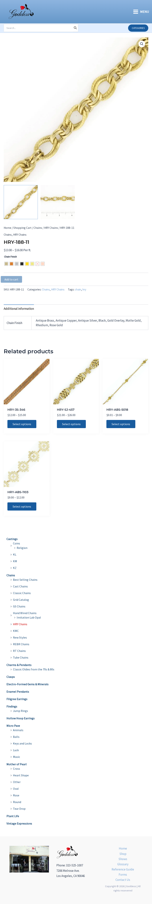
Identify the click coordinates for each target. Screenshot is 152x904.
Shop (122, 854)
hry (84, 289)
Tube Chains (20, 657)
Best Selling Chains (25, 579)
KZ (14, 568)
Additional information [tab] (19, 309)
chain (78, 289)
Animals (18, 730)
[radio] (6, 264)
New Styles (20, 637)
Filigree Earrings (16, 699)
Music (16, 757)
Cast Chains (20, 586)
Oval (16, 788)
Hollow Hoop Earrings (20, 718)
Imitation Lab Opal (29, 617)
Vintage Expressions (19, 823)
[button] (138, 28)
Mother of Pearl (16, 764)
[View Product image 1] (21, 202)
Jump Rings (20, 711)
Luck (16, 750)
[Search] (75, 28)
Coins (16, 543)
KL (14, 554)
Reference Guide (123, 869)
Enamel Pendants (17, 691)
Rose (16, 795)
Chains (38, 228)
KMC (16, 631)
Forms (123, 875)
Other (17, 782)
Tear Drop (19, 808)
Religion (22, 548)
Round (17, 802)
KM (15, 561)
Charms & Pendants (19, 665)
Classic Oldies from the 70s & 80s (33, 669)
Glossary (122, 864)
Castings (12, 539)
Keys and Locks (22, 743)
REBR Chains (21, 644)
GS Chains (19, 606)
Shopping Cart (22, 228)
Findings (11, 706)
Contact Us (122, 880)
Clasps (10, 677)
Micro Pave (13, 725)
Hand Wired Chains (25, 613)
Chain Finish (10, 256)
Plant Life (12, 816)
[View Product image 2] (58, 202)
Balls (16, 737)
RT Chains (19, 651)
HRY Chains (51, 228)
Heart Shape (21, 775)
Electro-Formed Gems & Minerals (27, 684)
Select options (22, 424)
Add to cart (11, 279)
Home (7, 228)
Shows (122, 859)
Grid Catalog (21, 599)
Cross (16, 768)
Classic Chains (22, 593)
